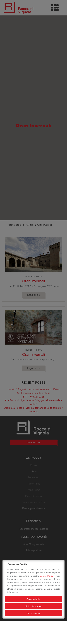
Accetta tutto (33, 598)
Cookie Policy (47, 575)
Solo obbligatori (33, 606)
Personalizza (33, 613)
